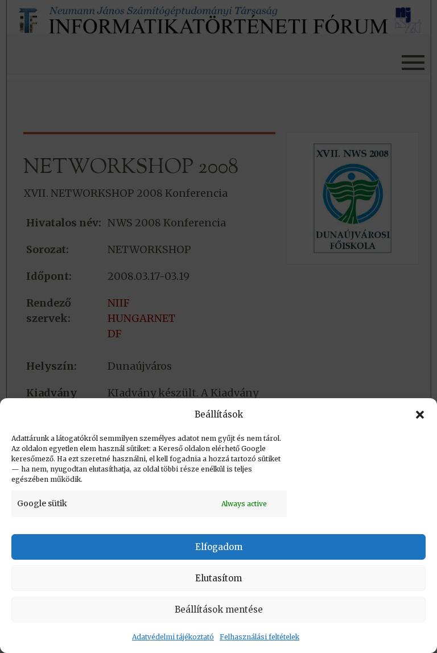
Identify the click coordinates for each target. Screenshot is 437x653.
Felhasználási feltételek (259, 637)
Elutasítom (218, 578)
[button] (420, 414)
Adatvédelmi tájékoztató (173, 637)
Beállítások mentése (219, 609)
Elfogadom (218, 547)
